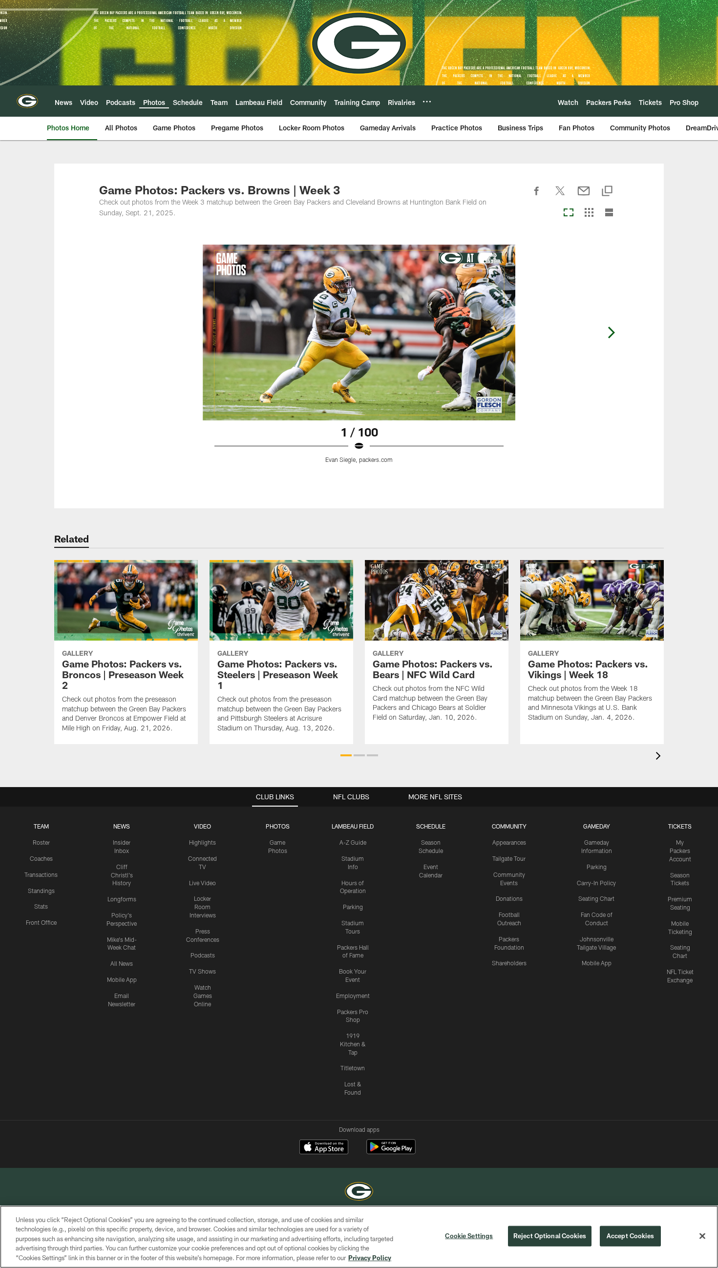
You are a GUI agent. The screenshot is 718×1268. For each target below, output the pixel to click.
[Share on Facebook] (537, 196)
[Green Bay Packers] (359, 1192)
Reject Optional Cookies (549, 1236)
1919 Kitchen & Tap (353, 1044)
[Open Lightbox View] (359, 360)
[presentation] (660, 757)
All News (121, 963)
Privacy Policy (369, 1258)
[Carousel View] (568, 213)
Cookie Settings (469, 1236)
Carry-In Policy (596, 882)
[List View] (609, 213)
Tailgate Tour (509, 858)
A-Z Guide (352, 842)
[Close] (702, 1236)
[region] (359, 1237)
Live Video (202, 882)
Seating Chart (596, 898)
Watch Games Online (202, 995)
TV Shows (202, 971)
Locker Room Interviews (203, 906)
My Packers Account (680, 850)
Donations (509, 898)
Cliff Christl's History (122, 875)
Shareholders (509, 962)
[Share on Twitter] (560, 196)
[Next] (611, 332)
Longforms (121, 898)
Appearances (509, 842)
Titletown (352, 1067)
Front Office (41, 922)
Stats (41, 906)
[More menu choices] (427, 101)
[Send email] (583, 196)
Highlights (202, 842)
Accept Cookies (630, 1236)
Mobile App (122, 979)
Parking (353, 906)
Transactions (41, 874)
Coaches (41, 858)
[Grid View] (588, 213)
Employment (353, 995)
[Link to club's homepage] (27, 101)
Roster (41, 842)
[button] (346, 755)
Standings (41, 890)
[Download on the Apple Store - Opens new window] (324, 1148)
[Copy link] (607, 191)
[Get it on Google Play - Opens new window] (391, 1152)
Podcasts (202, 955)
